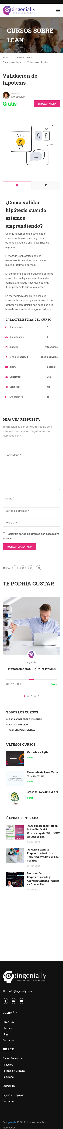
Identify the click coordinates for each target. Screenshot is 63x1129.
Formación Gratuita (14, 1070)
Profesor (15, 93)
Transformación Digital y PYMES (32, 669)
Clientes (7, 1028)
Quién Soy (8, 1022)
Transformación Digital (20, 729)
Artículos (8, 1064)
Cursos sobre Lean (17, 724)
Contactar (9, 1040)
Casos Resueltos (13, 1058)
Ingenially (31, 662)
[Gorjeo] (23, 567)
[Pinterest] (30, 567)
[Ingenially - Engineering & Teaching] (19, 11)
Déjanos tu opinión (13, 1095)
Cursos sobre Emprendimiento (24, 719)
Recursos (8, 1076)
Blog (5, 1034)
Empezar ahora (47, 103)
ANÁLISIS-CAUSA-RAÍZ (42, 792)
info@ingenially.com (20, 991)
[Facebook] (15, 567)
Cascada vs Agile (37, 752)
